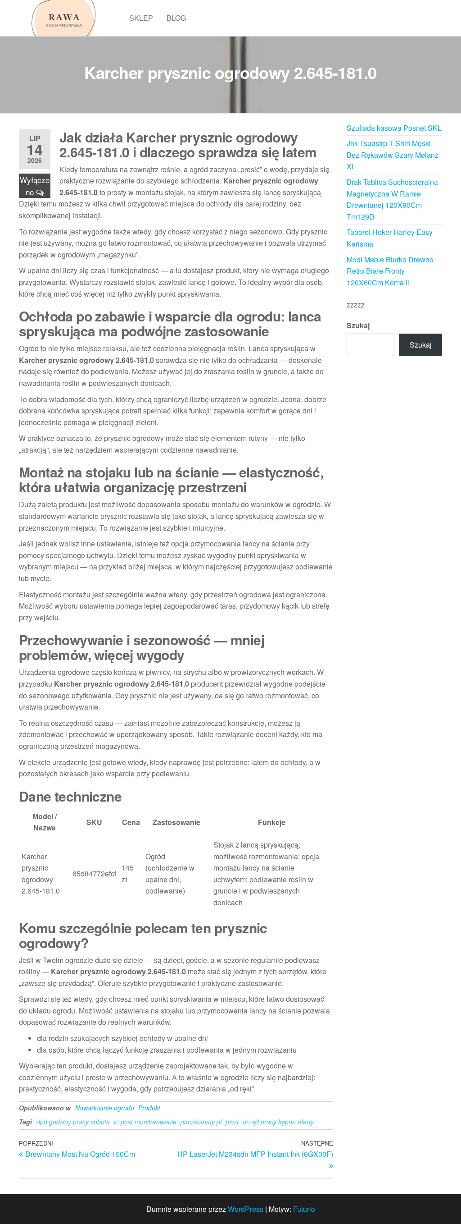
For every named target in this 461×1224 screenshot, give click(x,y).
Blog (176, 18)
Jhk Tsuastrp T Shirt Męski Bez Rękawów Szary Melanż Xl (392, 154)
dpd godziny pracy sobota (73, 1121)
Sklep (141, 18)
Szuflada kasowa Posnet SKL (394, 128)
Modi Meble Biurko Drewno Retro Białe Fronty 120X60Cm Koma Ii (390, 271)
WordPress (245, 1209)
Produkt (149, 1107)
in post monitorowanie (145, 1121)
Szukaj (358, 325)
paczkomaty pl (201, 1121)
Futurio (304, 1209)
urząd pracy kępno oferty (278, 1121)
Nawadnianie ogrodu (104, 1107)
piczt (232, 1121)
